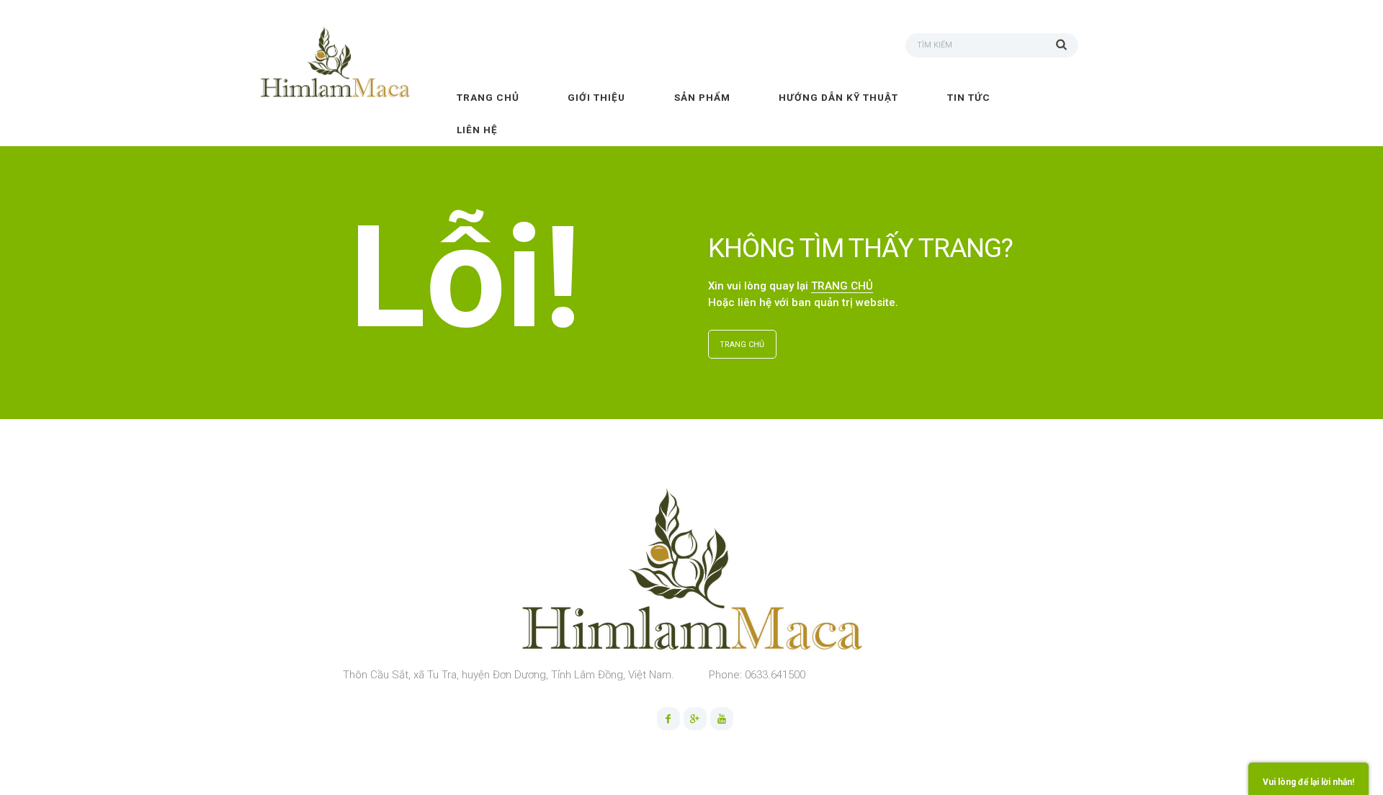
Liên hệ (477, 129)
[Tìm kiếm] (1067, 44)
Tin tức (968, 97)
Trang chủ (488, 97)
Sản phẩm (702, 97)
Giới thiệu (596, 97)
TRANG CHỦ (842, 285)
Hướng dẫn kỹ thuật (838, 97)
